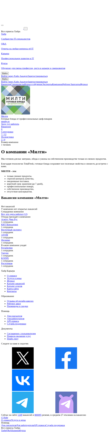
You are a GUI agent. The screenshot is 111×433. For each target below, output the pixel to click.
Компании (57, 84)
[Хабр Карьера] (12, 28)
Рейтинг (66, 84)
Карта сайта (13, 288)
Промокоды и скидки (17, 306)
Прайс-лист (12, 339)
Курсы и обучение (33, 84)
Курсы (22, 430)
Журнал (84, 84)
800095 (38, 415)
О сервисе (12, 276)
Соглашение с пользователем (21, 333)
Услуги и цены (14, 278)
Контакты (12, 291)
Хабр (3, 430)
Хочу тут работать (10, 124)
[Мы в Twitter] (23, 368)
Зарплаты (75, 84)
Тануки (5, 253)
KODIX (5, 258)
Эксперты (47, 84)
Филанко (5, 240)
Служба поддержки (16, 324)
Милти (4, 116)
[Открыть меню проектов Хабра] (2, 25)
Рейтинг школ (14, 303)
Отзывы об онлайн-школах (20, 301)
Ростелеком (6, 263)
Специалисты (17, 84)
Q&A (8, 430)
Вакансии (6, 84)
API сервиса (13, 321)
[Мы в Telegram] (23, 412)
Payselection (7, 248)
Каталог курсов (14, 286)
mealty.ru (5, 121)
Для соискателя (14, 316)
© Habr (4, 417)
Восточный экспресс (11, 230)
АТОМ (4, 235)
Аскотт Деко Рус (9, 219)
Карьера (15, 430)
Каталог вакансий (16, 283)
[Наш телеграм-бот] (66, 412)
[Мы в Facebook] (66, 368)
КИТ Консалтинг (9, 224)
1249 (20, 415)
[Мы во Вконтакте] (23, 390)
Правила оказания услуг (19, 336)
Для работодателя (15, 318)
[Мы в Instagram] (66, 390)
